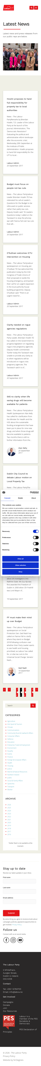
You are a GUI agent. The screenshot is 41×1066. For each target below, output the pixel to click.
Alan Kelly (22, 448)
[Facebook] (6, 940)
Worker (10, 789)
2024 (9, 811)
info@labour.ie (15, 992)
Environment (11, 748)
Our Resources (10, 1011)
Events (9, 754)
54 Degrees (18, 1060)
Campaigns (8, 1002)
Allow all (20, 559)
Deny (20, 572)
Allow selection (20, 565)
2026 (9, 805)
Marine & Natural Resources (17, 772)
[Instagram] (13, 940)
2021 (9, 819)
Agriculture (11, 721)
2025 (9, 808)
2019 (9, 825)
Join (5, 1008)
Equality (10, 751)
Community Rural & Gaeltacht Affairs (20, 733)
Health (9, 763)
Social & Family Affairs (15, 781)
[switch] (36, 537)
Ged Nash (22, 668)
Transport (10, 787)
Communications (13, 730)
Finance (10, 757)
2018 (9, 828)
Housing (10, 766)
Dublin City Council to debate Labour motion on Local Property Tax (19, 478)
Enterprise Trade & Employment (18, 745)
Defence (10, 739)
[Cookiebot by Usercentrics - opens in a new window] (30, 492)
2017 (9, 831)
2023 (9, 814)
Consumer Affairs (13, 736)
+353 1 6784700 (14, 989)
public (9, 778)
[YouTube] (20, 940)
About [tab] (33, 498)
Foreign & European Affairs (16, 760)
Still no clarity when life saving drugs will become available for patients (19, 400)
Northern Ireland (13, 775)
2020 (9, 822)
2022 (9, 817)
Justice (9, 769)
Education (10, 742)
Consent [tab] (7, 498)
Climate (10, 727)
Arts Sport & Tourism (14, 724)
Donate (6, 1005)
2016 (9, 834)
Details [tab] (20, 498)
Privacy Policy (17, 925)
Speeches (10, 784)
